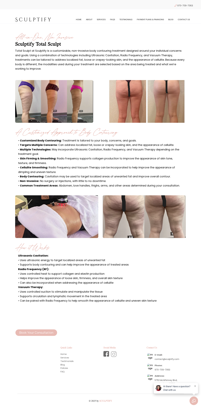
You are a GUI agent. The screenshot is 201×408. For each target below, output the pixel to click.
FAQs (112, 19)
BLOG (170, 19)
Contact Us (184, 19)
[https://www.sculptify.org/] (33, 19)
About (89, 19)
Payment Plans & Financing (150, 19)
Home (79, 19)
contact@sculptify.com (167, 359)
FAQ (62, 371)
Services (101, 19)
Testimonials (125, 19)
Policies (64, 368)
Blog (62, 364)
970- (157, 369)
